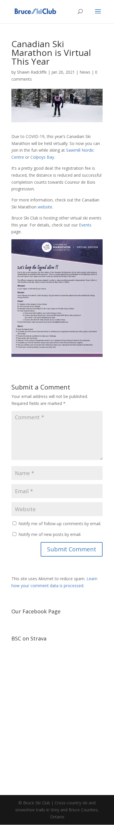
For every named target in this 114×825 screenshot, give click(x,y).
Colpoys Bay (42, 157)
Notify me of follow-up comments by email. (59, 523)
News (85, 72)
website (45, 207)
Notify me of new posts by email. (49, 534)
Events (85, 225)
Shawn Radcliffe (32, 72)
